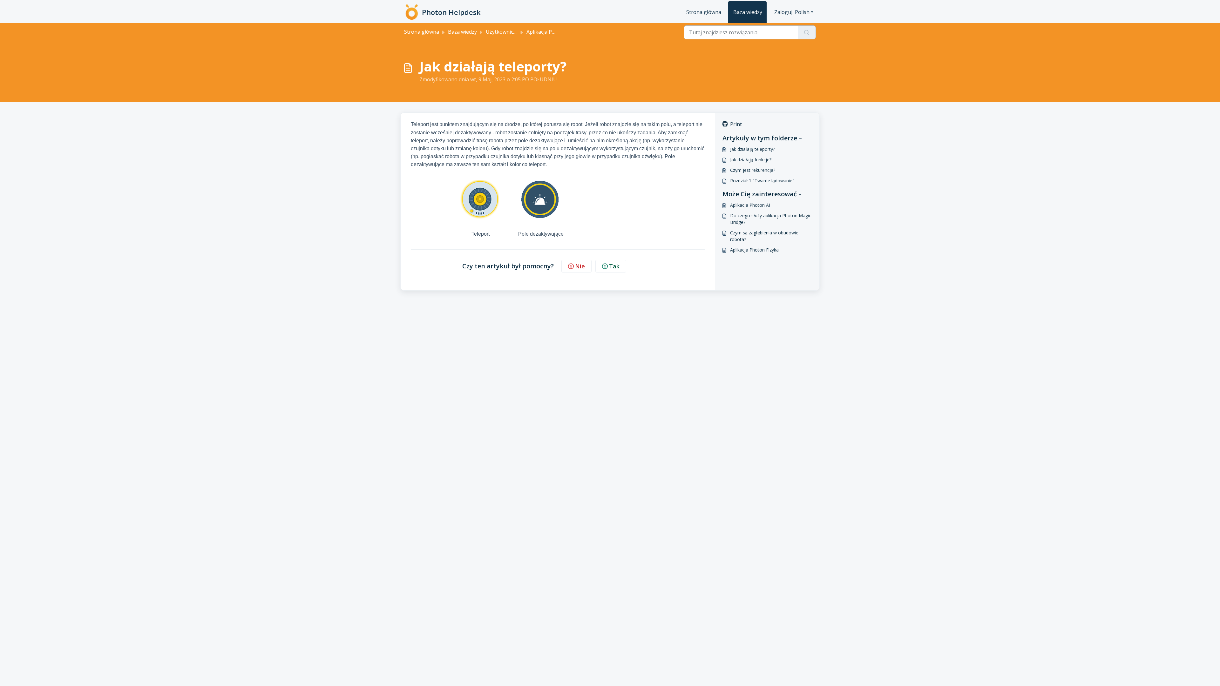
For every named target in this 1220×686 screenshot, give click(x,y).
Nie (580, 266)
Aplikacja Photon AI (750, 205)
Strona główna (703, 12)
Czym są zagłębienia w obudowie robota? (764, 236)
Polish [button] (802, 12)
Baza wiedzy (747, 12)
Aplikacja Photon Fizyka (754, 250)
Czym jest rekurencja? (752, 170)
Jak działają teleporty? (752, 149)
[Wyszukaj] (807, 32)
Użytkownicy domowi (511, 31)
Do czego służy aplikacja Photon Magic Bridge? (770, 218)
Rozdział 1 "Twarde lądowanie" (762, 181)
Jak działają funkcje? (750, 160)
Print (736, 124)
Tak (614, 266)
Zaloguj (783, 12)
